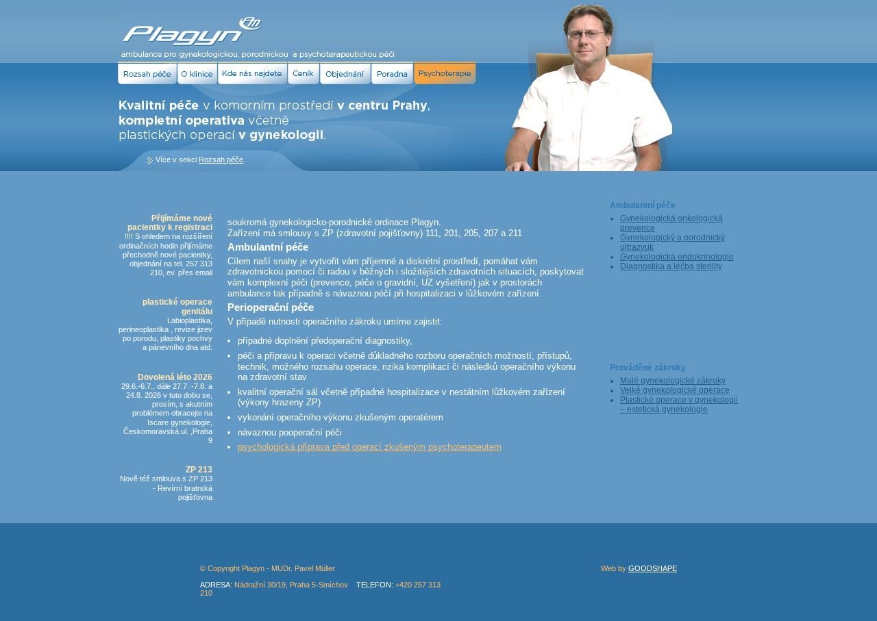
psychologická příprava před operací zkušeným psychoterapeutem (370, 447)
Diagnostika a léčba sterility (671, 266)
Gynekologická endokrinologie (677, 257)
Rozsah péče (221, 159)
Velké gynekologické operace (675, 390)
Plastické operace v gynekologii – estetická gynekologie (679, 404)
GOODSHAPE (652, 568)
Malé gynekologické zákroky (673, 380)
